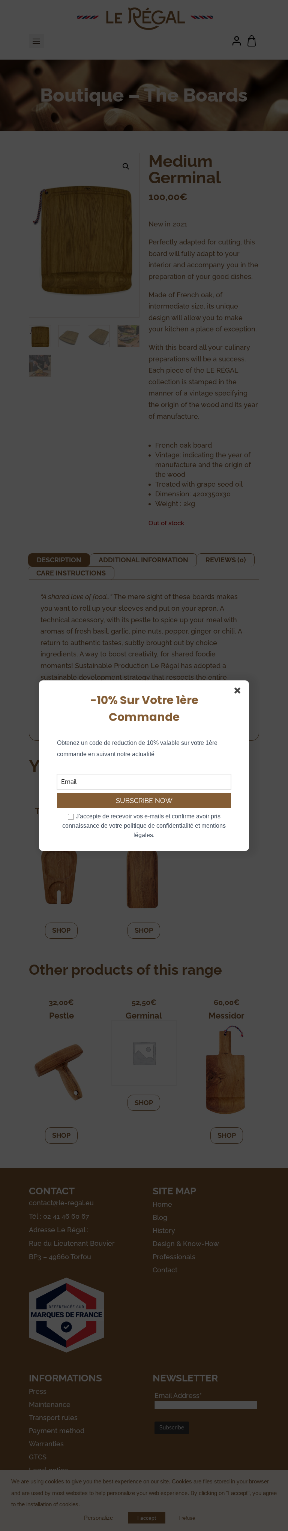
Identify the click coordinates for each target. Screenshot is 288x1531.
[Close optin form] (238, 692)
